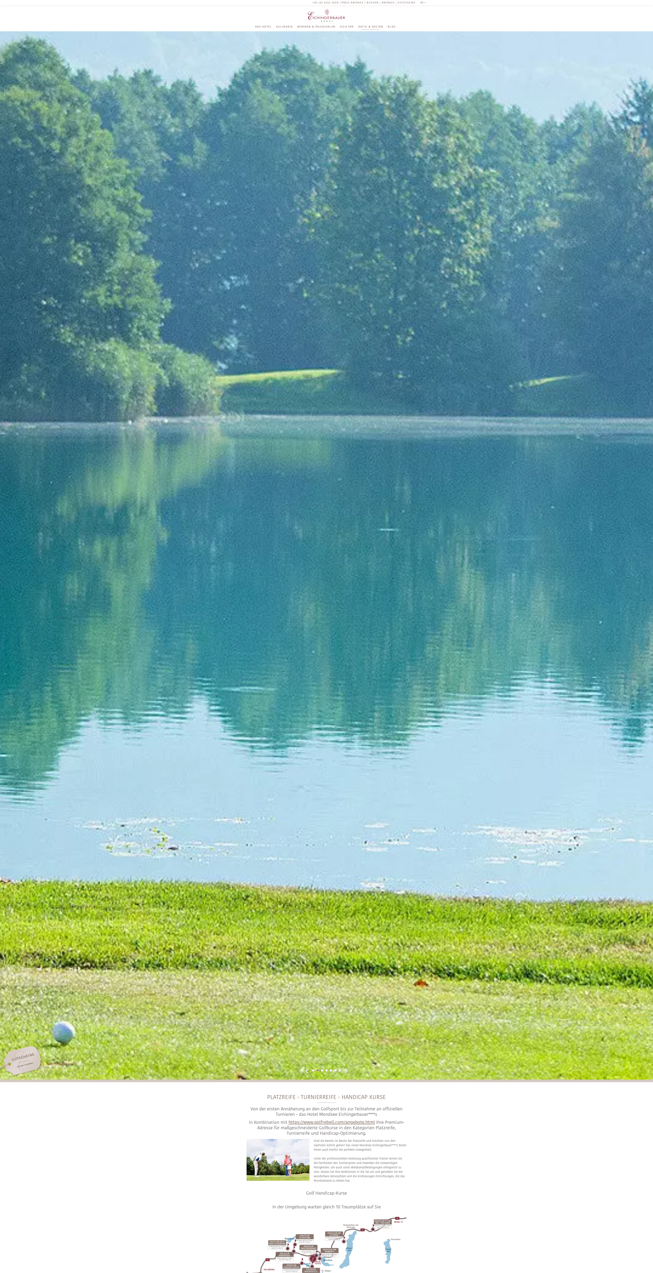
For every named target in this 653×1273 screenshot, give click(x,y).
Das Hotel (263, 27)
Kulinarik (284, 27)
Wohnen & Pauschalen (316, 27)
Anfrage (388, 3)
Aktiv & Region (370, 27)
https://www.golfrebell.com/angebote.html (332, 1122)
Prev (307, 1070)
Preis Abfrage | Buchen (360, 3)
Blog (392, 27)
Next (346, 1070)
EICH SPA (347, 27)
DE (422, 3)
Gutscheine (406, 3)
